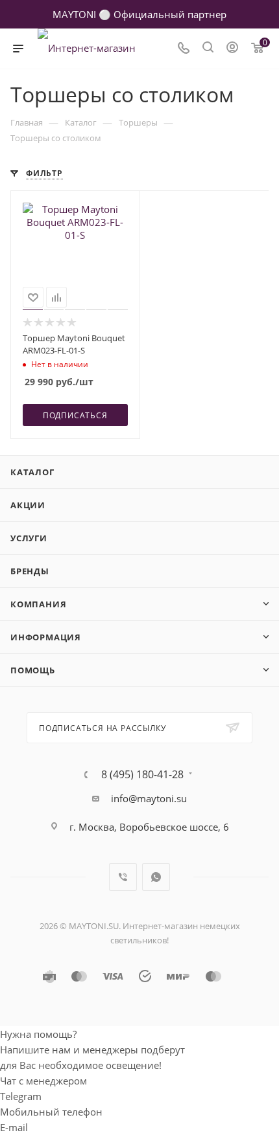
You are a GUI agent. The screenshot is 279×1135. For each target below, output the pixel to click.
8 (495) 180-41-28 (142, 774)
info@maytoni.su (149, 798)
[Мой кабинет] (232, 48)
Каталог (32, 472)
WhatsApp (156, 877)
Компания (38, 604)
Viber (123, 877)
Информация (45, 637)
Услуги (28, 538)
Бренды (29, 571)
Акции (27, 505)
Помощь (32, 670)
